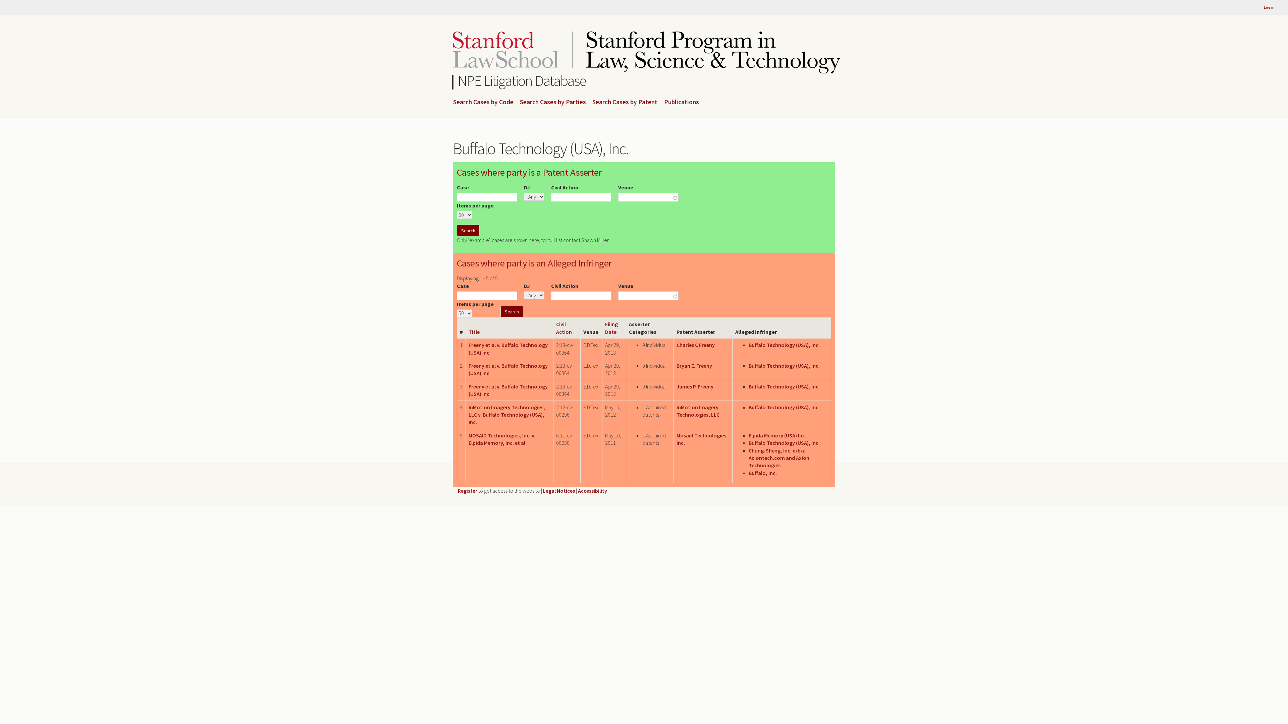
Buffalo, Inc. (763, 473)
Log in (1269, 7)
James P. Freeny (695, 386)
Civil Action (564, 187)
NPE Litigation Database (522, 80)
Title (474, 331)
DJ (527, 187)
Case (463, 187)
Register (467, 490)
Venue (625, 187)
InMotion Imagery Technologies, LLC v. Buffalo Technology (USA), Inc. (507, 415)
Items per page (475, 205)
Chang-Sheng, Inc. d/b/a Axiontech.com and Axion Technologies (779, 458)
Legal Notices (559, 490)
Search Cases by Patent (624, 102)
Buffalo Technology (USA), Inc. (784, 345)
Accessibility (592, 490)
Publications (681, 102)
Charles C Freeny (696, 345)
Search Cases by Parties (553, 102)
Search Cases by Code (483, 102)
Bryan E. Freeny (694, 365)
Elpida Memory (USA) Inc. (777, 435)
